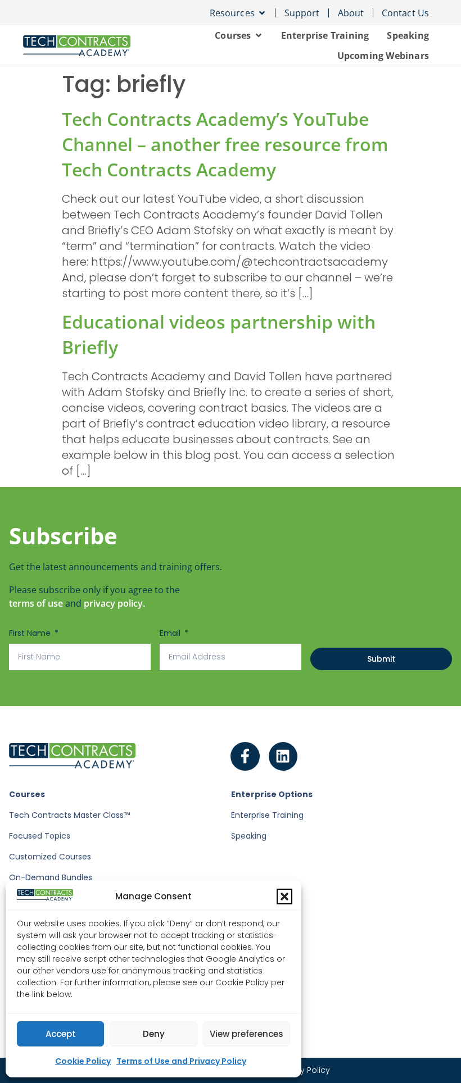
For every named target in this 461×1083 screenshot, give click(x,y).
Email (171, 633)
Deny (154, 1034)
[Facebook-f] (245, 756)
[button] (284, 896)
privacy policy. (114, 603)
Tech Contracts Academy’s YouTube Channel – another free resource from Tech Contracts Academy (225, 144)
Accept (61, 1034)
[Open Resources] (261, 13)
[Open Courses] (258, 35)
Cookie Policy (83, 1061)
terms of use (36, 603)
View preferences (246, 1034)
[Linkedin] (283, 756)
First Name (31, 633)
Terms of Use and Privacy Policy (181, 1061)
